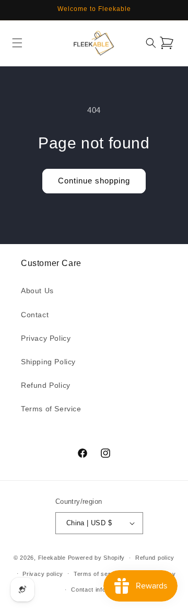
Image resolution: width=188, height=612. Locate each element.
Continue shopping (94, 180)
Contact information (99, 589)
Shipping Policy (48, 361)
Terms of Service (51, 409)
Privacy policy (42, 574)
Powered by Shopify (96, 558)
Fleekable (52, 558)
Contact (35, 314)
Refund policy (154, 558)
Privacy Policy (45, 338)
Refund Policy (45, 385)
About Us (37, 290)
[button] (17, 43)
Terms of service (98, 574)
